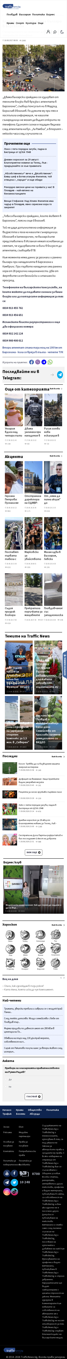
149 (39, 770)
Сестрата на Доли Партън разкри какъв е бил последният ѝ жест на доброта (41, 837)
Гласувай (32, 1096)
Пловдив (12, 14)
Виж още (32, 852)
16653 (24, 747)
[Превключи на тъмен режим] (62, 32)
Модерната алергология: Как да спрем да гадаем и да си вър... (33, 906)
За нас (6, 1127)
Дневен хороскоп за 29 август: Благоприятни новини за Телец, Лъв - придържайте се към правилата (38, 823)
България (25, 14)
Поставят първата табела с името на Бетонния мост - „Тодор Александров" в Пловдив (14, 556)
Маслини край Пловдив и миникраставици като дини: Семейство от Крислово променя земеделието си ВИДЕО (48, 729)
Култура (31, 23)
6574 (42, 620)
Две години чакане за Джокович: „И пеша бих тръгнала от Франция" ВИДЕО (18, 677)
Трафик (7, 1114)
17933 (53, 747)
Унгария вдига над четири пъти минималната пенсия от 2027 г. (13, 432)
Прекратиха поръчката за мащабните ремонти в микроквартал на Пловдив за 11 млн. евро (34, 612)
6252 (9, 567)
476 (39, 811)
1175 (28, 511)
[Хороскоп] (33, 970)
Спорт (20, 23)
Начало (6, 1110)
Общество (35, 1110)
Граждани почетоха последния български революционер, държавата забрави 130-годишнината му (47, 673)
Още (40, 23)
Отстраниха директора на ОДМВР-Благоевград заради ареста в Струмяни (33, 499)
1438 (61, 620)
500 (28, 444)
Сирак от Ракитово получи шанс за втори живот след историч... (33, 1049)
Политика (38, 14)
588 (39, 841)
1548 (9, 444)
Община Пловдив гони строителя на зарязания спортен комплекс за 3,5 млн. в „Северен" (18, 732)
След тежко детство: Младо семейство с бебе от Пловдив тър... (31, 1020)
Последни (9, 756)
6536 (48, 511)
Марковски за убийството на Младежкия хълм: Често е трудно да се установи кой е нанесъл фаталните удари (33, 556)
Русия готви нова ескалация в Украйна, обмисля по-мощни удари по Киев (52, 432)
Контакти (8, 1151)
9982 (9, 511)
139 (39, 798)
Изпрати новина (65, 665)
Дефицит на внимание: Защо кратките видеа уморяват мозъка (39, 780)
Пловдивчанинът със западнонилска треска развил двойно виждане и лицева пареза (55, 612)
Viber (37, 362)
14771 (24, 691)
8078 (53, 691)
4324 (9, 623)
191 (39, 785)
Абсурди (35, 1114)
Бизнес (50, 14)
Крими (10, 23)
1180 (40, 826)
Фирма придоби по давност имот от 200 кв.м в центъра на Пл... (29, 1030)
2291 (48, 567)
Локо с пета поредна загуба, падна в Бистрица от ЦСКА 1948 (37, 806)
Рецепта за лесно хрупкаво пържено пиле (40, 792)
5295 (28, 567)
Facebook (31, 362)
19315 (22, 911)
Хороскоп (9, 924)
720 (47, 444)
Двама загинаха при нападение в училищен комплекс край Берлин (33, 432)
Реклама (7, 1132)
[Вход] (48, 33)
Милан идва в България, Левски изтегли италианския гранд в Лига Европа (52, 556)
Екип (21, 1127)
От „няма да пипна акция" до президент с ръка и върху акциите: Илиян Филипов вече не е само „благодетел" (53, 499)
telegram (43, 362)
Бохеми (20, 1114)
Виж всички (55, 388)
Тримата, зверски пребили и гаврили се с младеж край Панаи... (33, 1010)
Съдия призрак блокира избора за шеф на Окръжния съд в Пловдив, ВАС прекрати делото (11, 612)
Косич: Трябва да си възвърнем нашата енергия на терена (39, 765)
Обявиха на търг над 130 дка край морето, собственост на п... (27, 1040)
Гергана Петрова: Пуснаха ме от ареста (12, 499)
